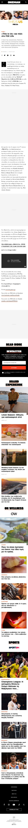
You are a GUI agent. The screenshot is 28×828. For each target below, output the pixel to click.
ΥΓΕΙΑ (3, 630)
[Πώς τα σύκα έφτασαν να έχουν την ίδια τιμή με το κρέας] (14, 531)
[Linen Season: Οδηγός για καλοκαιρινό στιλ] (14, 401)
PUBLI (3, 31)
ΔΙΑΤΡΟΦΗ (4, 601)
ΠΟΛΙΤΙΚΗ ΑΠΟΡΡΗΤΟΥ (14, 800)
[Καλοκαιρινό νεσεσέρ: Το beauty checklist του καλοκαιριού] (14, 432)
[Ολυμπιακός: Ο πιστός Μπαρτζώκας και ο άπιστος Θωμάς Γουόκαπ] (14, 701)
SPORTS (14, 642)
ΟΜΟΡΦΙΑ (4, 574)
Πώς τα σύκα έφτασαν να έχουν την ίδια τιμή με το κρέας (12, 549)
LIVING (3, 544)
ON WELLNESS (14, 508)
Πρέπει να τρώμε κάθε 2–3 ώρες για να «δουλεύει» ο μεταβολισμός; (13, 605)
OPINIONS (4, 711)
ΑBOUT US (14, 793)
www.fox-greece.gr (10, 289)
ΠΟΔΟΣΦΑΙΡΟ (5, 679)
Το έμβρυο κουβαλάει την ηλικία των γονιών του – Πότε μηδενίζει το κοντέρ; (13, 634)
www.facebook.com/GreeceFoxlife (10, 295)
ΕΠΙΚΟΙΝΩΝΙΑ (14, 787)
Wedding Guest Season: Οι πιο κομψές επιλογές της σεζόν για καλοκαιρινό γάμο (13, 469)
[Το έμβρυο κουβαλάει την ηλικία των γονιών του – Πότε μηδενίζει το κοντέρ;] (14, 620)
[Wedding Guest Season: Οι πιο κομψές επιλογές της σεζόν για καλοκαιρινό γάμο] (14, 457)
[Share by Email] (14, 55)
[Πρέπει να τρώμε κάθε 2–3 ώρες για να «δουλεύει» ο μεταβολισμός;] (14, 591)
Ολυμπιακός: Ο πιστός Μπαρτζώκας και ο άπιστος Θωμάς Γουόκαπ (11, 715)
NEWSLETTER (14, 809)
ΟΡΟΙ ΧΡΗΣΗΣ (14, 797)
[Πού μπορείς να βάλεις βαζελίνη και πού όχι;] (14, 564)
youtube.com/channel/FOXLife (9, 301)
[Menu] (2, 2)
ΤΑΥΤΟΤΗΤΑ (14, 790)
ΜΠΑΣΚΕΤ (4, 740)
